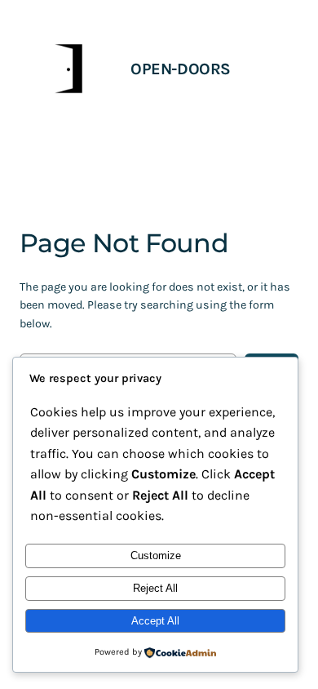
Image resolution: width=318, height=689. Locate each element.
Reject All (155, 588)
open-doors (180, 69)
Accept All (155, 621)
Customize (155, 555)
